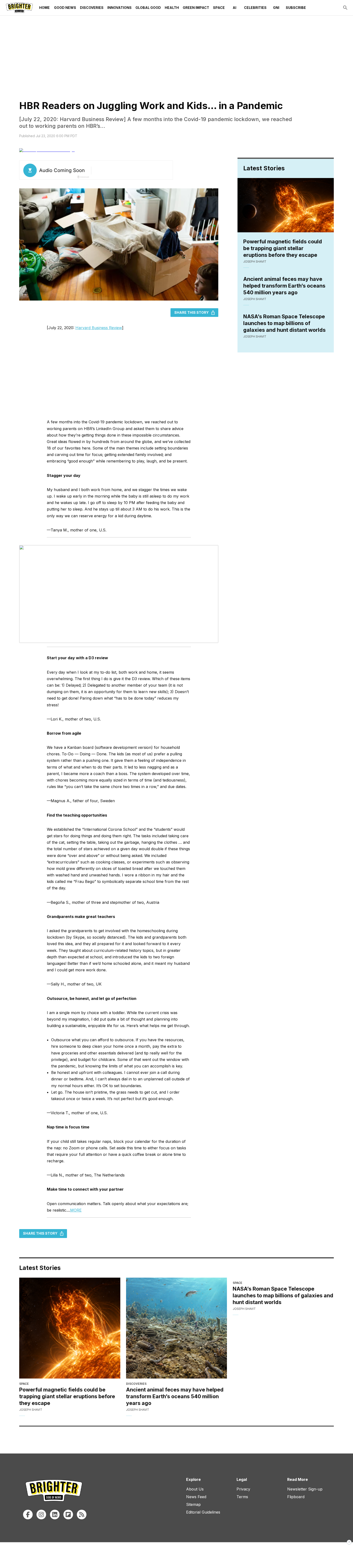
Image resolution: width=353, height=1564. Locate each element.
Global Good (148, 8)
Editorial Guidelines (203, 1512)
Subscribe (296, 8)
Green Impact (196, 8)
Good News (65, 8)
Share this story (191, 312)
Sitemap (193, 1504)
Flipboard (295, 1496)
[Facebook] (28, 1514)
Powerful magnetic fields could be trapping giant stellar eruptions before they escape (282, 248)
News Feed (196, 1496)
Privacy (243, 1489)
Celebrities (255, 8)
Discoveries (91, 8)
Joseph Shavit (254, 261)
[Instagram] (41, 1514)
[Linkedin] (55, 1514)
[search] (345, 7)
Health (172, 8)
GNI (276, 8)
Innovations (119, 8)
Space (219, 8)
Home (44, 8)
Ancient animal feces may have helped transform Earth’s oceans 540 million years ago (284, 286)
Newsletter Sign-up (305, 1489)
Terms (242, 1496)
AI (234, 8)
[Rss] (81, 1514)
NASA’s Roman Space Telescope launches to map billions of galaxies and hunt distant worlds (284, 323)
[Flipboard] (68, 1514)
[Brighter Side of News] (19, 7)
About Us (195, 1489)
